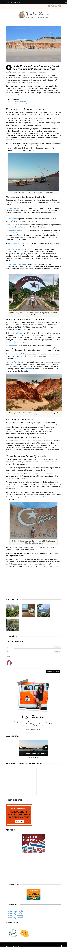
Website (8, 656)
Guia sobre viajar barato (14, 914)
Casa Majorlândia (13, 441)
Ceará (8, 72)
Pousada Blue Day (14, 346)
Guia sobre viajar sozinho (14, 918)
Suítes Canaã (28, 369)
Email (7, 652)
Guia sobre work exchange (14, 916)
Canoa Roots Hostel (15, 333)
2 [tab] (31, 757)
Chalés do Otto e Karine (17, 208)
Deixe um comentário (41, 72)
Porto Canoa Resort (13, 425)
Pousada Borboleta (14, 243)
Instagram (52, 5)
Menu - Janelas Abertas (10, 2)
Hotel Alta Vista (13, 219)
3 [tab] (33, 757)
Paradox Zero (61, 946)
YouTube (56, 5)
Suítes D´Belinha (14, 362)
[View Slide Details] (33, 748)
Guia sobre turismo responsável (16, 910)
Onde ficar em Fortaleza (17, 102)
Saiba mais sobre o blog (33, 729)
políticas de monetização (46, 566)
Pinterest (59, 5)
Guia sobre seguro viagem (14, 912)
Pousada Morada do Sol (16, 231)
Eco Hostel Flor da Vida (16, 354)
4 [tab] (35, 757)
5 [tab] (37, 757)
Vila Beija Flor (12, 225)
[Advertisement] (33, 583)
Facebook (49, 5)
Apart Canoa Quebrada (16, 249)
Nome (8, 647)
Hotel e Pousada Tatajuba (17, 264)
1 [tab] (29, 757)
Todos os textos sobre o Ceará (19, 104)
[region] (33, 748)
